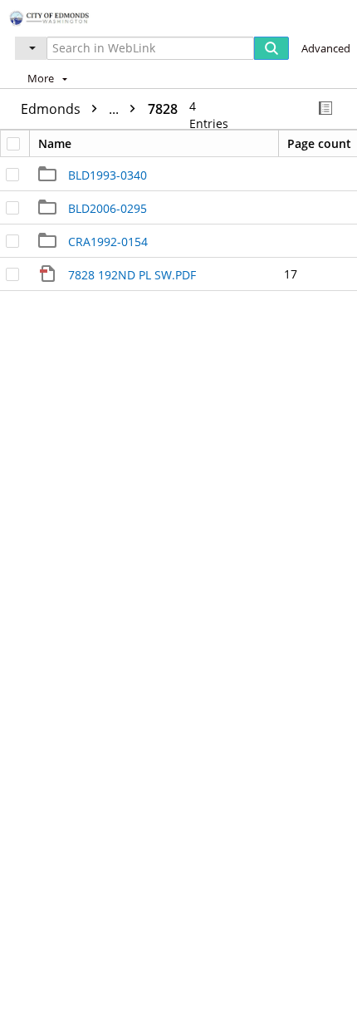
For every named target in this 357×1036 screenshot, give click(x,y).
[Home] (70, 16)
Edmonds (71, 109)
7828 (163, 109)
